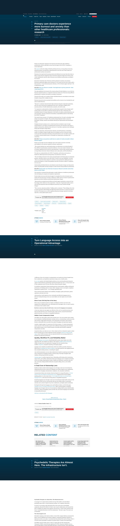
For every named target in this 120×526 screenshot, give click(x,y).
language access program (43, 340)
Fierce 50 (58, 16)
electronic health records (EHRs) (45, 37)
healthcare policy (55, 37)
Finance (48, 16)
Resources (84, 16)
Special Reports (53, 16)
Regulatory (44, 16)
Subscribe (94, 16)
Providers (30, 16)
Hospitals (69, 203)
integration (41, 344)
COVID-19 (36, 37)
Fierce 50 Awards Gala (83, 220)
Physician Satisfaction (38, 203)
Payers (41, 16)
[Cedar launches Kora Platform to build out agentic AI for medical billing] (55, 439)
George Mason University (62, 203)
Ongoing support (38, 357)
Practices (36, 21)
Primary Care (54, 203)
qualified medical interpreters (65, 341)
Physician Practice (62, 37)
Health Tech (36, 16)
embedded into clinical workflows (48, 348)
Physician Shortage (47, 203)
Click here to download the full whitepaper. (43, 393)
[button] (31, 28)
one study (38, 281)
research (38, 68)
